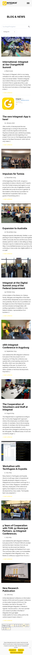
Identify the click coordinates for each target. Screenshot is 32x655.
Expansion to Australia (15, 228)
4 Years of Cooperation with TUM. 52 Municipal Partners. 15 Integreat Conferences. (15, 529)
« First (12, 625)
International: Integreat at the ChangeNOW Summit (15, 65)
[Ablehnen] (30, 648)
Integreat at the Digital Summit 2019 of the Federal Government (15, 285)
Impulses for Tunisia (13, 173)
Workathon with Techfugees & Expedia (15, 467)
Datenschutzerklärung (16, 652)
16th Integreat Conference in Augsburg (16, 346)
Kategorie (6, 31)
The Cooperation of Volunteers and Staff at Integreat (15, 407)
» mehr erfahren (7, 92)
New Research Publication (10, 589)
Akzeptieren (12, 650)
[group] (9, 31)
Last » (8, 628)
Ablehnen (20, 650)
